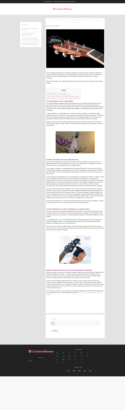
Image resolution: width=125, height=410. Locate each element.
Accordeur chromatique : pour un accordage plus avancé (29, 34)
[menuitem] (48, 1)
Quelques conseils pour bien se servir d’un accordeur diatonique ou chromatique (31, 43)
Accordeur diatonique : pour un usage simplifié (30, 29)
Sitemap (30, 360)
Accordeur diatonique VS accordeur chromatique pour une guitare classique (30, 39)
